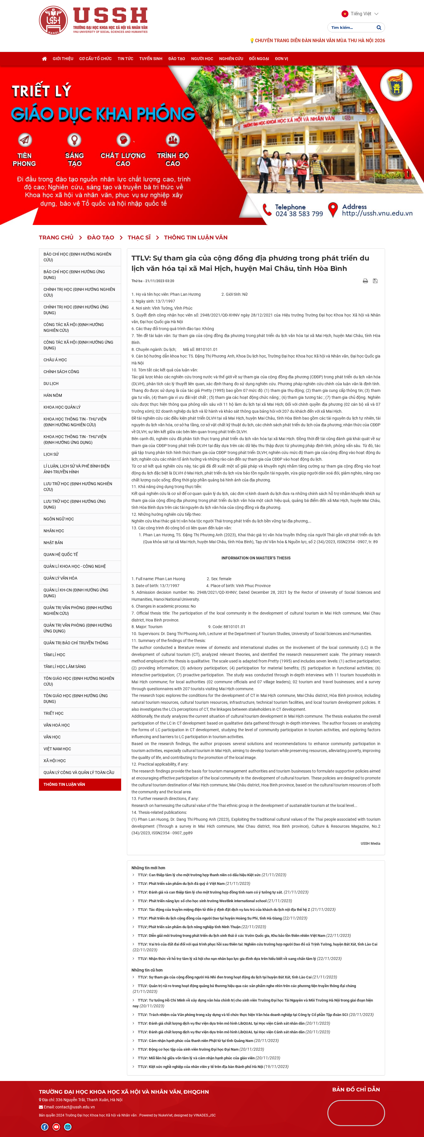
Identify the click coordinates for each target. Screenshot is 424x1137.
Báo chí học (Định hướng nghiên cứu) (77, 257)
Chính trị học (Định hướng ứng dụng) (76, 310)
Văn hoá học (57, 725)
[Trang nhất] (44, 59)
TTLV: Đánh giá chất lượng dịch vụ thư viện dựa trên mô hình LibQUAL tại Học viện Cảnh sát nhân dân (221, 1023)
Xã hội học (55, 760)
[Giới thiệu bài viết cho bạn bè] (358, 280)
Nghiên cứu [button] (231, 58)
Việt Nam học (57, 749)
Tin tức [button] (125, 58)
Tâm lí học (54, 654)
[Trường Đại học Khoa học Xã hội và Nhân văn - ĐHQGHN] (53, 20)
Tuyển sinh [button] (150, 58)
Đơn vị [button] (281, 58)
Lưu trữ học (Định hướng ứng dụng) (75, 504)
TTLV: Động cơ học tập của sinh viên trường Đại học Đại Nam (188, 1049)
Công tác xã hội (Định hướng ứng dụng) (78, 345)
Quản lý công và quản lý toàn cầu (79, 772)
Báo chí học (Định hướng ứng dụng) (74, 274)
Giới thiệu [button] (63, 58)
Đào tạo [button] (176, 58)
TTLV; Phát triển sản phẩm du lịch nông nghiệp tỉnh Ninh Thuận (189, 927)
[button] (356, 13)
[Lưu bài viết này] (376, 280)
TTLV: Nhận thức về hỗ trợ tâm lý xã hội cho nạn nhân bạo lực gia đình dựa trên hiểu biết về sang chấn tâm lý (227, 959)
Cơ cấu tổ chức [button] (95, 58)
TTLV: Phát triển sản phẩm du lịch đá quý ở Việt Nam (181, 883)
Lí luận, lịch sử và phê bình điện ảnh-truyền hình (77, 469)
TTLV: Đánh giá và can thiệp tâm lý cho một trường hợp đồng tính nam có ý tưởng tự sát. (210, 892)
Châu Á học (55, 360)
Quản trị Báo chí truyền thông (76, 643)
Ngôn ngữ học (59, 519)
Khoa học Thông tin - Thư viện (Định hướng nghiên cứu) (75, 422)
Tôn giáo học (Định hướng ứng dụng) (76, 698)
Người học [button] (202, 58)
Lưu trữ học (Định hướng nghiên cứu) (78, 486)
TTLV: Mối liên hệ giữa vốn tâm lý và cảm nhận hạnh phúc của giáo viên (196, 1058)
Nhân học (54, 531)
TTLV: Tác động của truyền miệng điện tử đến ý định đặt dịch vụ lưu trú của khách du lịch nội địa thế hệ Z (224, 909)
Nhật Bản (53, 542)
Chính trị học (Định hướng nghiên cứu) (79, 292)
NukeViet (165, 1115)
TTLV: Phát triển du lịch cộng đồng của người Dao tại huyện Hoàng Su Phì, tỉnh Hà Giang (210, 918)
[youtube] (56, 1127)
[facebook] (44, 1127)
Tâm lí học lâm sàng (65, 666)
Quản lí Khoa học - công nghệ (75, 566)
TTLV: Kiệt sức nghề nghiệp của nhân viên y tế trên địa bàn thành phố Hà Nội (200, 1067)
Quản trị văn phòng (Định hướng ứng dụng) (78, 628)
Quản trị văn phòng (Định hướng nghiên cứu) (78, 610)
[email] (68, 1127)
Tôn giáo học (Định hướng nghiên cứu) (79, 681)
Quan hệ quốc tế (61, 554)
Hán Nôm (53, 395)
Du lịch (51, 383)
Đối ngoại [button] (259, 58)
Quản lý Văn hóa (60, 578)
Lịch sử (51, 454)
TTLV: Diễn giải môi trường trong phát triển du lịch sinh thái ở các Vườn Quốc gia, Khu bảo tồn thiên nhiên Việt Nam (231, 935)
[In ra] (366, 280)
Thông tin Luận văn (64, 784)
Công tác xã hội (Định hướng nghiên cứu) (74, 327)
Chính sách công (61, 371)
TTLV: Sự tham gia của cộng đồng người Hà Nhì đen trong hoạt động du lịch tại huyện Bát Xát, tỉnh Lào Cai (225, 977)
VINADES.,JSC (205, 1115)
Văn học (52, 737)
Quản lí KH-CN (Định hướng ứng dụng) (76, 593)
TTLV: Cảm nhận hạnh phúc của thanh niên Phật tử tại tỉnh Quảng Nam (195, 1041)
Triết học (53, 713)
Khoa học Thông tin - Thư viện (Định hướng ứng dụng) (75, 439)
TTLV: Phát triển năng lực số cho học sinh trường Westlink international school (202, 901)
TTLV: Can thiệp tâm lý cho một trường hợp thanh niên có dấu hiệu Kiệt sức (199, 875)
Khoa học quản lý (62, 407)
